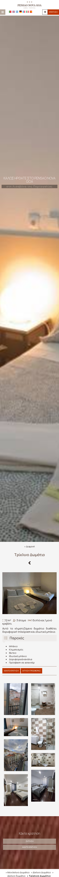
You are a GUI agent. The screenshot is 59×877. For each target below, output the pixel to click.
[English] (13, 12)
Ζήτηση (30, 841)
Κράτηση (53, 12)
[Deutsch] (20, 12)
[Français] (24, 12)
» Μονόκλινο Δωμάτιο (18, 872)
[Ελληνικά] (17, 12)
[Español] (31, 12)
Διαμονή (30, 546)
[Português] (10, 12)
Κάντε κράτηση (11, 670)
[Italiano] (27, 12)
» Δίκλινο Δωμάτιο (41, 872)
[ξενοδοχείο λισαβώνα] (29, 4)
